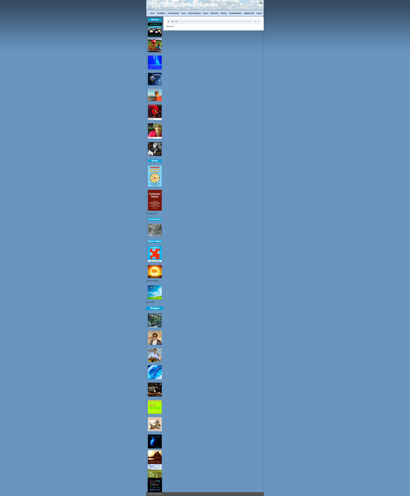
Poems (205, 13)
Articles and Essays (194, 13)
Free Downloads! (173, 13)
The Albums (161, 13)
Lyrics (183, 13)
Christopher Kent (157, 494)
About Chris (214, 13)
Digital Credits (249, 13)
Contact (259, 13)
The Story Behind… (235, 13)
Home (152, 13)
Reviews (223, 13)
